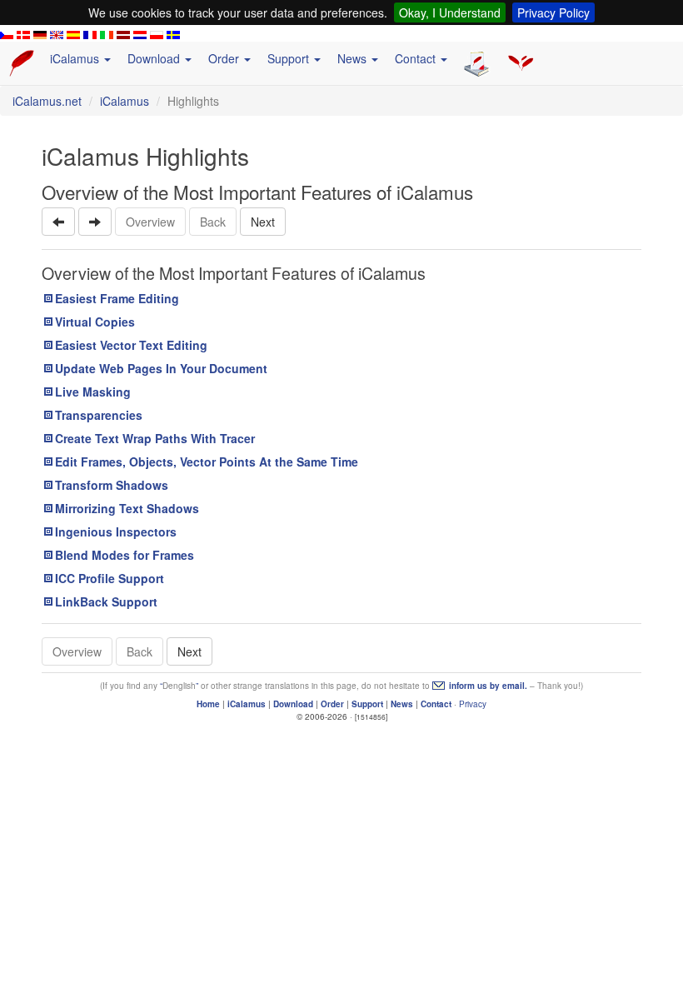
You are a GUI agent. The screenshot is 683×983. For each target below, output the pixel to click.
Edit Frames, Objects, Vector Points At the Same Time (206, 461)
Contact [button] (417, 58)
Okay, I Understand (450, 12)
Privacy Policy (553, 12)
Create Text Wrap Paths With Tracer (155, 438)
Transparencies (98, 415)
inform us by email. (488, 685)
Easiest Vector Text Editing (131, 345)
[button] (58, 221)
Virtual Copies (95, 321)
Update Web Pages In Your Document (161, 368)
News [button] (353, 58)
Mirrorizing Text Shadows (127, 508)
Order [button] (225, 58)
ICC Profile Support (109, 578)
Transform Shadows (111, 485)
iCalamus (124, 100)
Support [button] (289, 58)
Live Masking (93, 391)
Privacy (472, 704)
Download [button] (155, 58)
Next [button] (263, 221)
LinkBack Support (106, 601)
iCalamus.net (47, 100)
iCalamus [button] (76, 58)
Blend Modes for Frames (124, 554)
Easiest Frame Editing (117, 298)
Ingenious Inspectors (116, 531)
